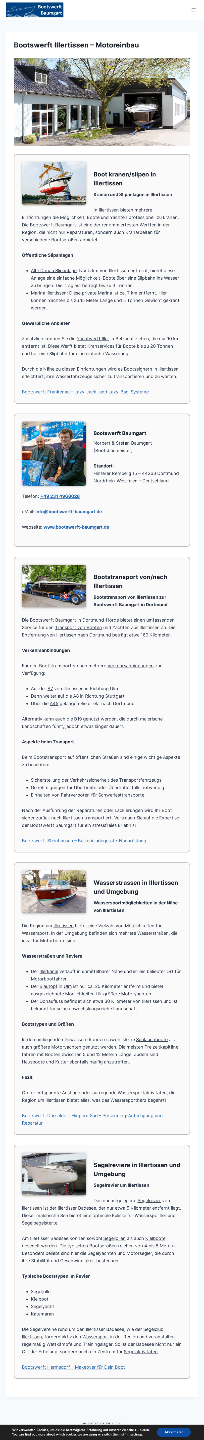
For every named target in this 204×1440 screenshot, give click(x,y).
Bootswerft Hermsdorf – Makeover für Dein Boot (73, 1367)
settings (136, 1434)
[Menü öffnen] (193, 10)
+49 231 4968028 (60, 496)
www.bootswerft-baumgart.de (76, 527)
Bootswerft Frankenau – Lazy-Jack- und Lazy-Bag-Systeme (85, 391)
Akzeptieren (173, 1432)
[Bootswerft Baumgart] (102, 102)
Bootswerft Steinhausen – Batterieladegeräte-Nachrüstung (84, 840)
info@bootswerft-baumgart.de (68, 511)
